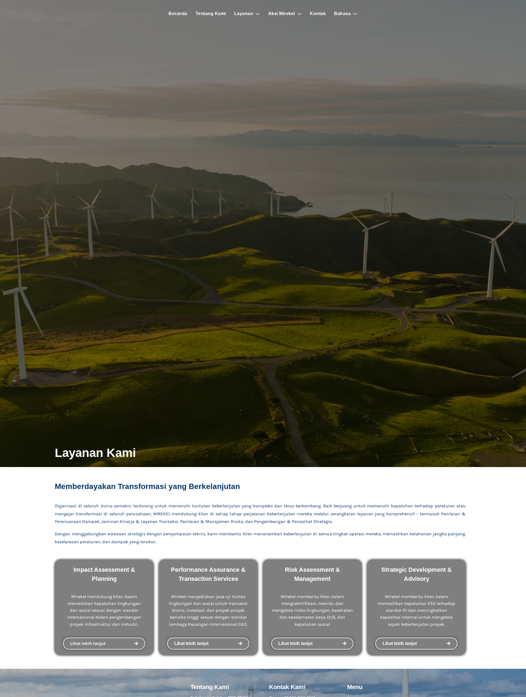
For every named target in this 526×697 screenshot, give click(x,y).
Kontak (318, 13)
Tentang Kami (211, 13)
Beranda (177, 13)
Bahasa (342, 13)
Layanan (243, 13)
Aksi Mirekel (281, 13)
